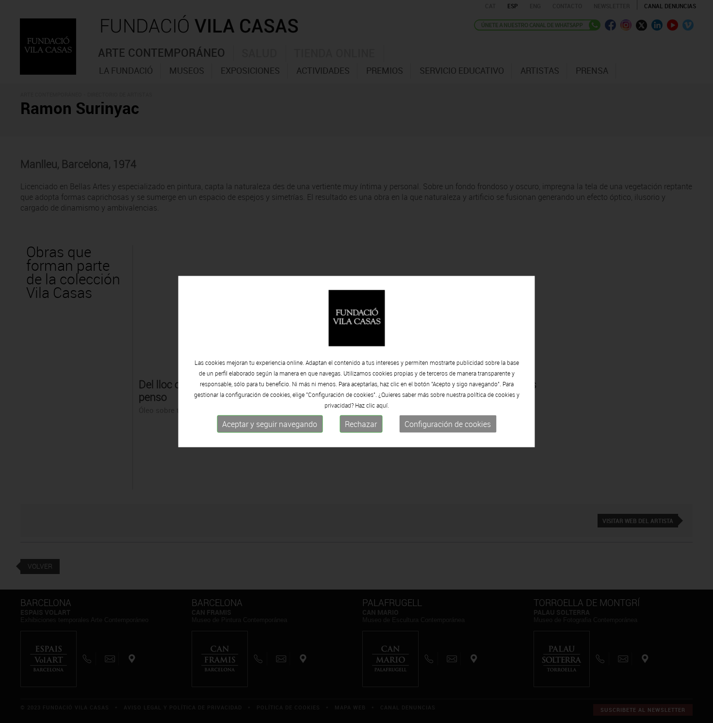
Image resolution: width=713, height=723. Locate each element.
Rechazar (361, 424)
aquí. (382, 405)
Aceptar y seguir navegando (269, 424)
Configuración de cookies (448, 424)
